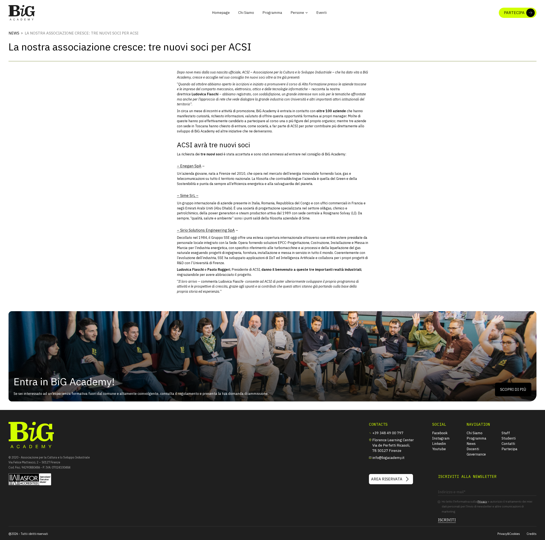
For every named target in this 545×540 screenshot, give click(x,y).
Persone (297, 12)
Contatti (508, 443)
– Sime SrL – (187, 195)
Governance (476, 454)
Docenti (473, 449)
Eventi (321, 12)
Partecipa (509, 449)
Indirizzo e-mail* (449, 485)
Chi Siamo (246, 12)
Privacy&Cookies (509, 534)
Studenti (509, 438)
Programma (272, 12)
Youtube (439, 449)
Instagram (441, 438)
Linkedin (439, 443)
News (14, 33)
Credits (531, 534)
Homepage (221, 12)
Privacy (482, 501)
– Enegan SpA (189, 165)
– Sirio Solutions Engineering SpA (206, 230)
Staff (506, 433)
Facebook (439, 433)
